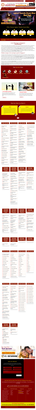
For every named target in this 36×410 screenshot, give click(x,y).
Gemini (28, 257)
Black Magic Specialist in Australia (13, 181)
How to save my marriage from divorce (5, 317)
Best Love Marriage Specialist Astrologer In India (30, 227)
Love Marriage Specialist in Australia (13, 176)
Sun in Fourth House (30, 291)
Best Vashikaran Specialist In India (29, 221)
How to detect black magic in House (5, 295)
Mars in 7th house (21, 305)
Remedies (12, 299)
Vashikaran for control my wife (22, 137)
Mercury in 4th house (22, 294)
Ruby (20, 270)
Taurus (28, 255)
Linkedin (11, 393)
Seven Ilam (20, 259)
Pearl (20, 272)
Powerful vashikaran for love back (5, 141)
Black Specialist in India (30, 214)
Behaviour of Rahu (5, 261)
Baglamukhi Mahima (14, 276)
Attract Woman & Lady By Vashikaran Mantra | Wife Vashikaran (22, 157)
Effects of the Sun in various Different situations (13, 297)
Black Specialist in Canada (5, 177)
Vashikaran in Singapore (12, 224)
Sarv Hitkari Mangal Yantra (13, 292)
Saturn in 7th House (14, 304)
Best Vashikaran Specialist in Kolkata (21, 151)
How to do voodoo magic (4, 136)
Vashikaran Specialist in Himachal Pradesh (13, 147)
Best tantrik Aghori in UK (30, 184)
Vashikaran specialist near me (13, 126)
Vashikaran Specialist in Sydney (13, 188)
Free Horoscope (13, 266)
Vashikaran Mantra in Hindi (13, 333)
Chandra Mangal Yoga (14, 268)
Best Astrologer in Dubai (5, 218)
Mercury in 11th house (22, 299)
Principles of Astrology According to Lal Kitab (5, 254)
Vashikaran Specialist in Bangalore (13, 138)
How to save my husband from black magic (5, 303)
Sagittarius (28, 266)
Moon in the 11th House (21, 288)
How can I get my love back (5, 293)
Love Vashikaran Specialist (21, 132)
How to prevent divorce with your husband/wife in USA (21, 180)
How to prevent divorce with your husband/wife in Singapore (12, 221)
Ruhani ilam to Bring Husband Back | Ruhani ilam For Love (13, 302)
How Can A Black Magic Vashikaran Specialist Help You (5, 290)
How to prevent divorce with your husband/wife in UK (29, 187)
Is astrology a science (6, 256)
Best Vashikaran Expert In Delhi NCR (22, 149)
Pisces (28, 271)
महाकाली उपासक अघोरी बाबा (6, 342)
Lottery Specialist (4, 155)
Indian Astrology (5, 266)
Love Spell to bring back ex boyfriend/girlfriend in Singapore (13, 230)
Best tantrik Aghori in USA (22, 183)
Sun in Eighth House (30, 297)
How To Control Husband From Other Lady (5, 308)
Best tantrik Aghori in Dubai (5, 224)
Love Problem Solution (31, 133)
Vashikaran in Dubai (5, 225)
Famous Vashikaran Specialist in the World (22, 142)
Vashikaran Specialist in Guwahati (13, 155)
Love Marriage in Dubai (6, 227)
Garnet (20, 262)
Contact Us (12, 9)
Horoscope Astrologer (6, 268)
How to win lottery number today (5, 287)
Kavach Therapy (13, 288)
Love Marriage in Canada (5, 181)
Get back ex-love (4, 148)
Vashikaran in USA (21, 177)
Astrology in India (29, 229)
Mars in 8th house (21, 307)
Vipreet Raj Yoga (13, 273)
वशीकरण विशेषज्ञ (5, 339)
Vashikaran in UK (29, 182)
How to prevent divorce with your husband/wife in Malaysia (22, 218)
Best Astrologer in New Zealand (13, 244)
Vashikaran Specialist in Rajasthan (13, 150)
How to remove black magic (5, 300)
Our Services (3, 9)
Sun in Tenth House (30, 300)
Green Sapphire (21, 264)
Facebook (11, 390)
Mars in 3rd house (21, 302)
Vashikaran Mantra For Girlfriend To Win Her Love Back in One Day (22, 160)
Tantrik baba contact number (5, 144)
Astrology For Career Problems (5, 160)
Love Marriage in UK (30, 177)
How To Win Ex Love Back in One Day (5, 306)
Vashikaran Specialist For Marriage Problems (13, 157)
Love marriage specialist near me (30, 128)
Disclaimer (28, 393)
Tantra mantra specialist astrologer (5, 146)
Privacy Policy (28, 390)
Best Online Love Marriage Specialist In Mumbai (30, 139)
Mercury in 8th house (22, 297)
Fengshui (20, 275)
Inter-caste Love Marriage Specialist (4, 150)
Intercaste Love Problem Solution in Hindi (13, 330)
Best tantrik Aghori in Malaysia (22, 215)
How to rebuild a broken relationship (5, 297)
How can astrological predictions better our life (5, 315)
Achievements (13, 262)
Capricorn (28, 268)
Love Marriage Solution (31, 131)
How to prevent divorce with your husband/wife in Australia (13, 202)
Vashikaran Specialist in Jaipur (13, 140)
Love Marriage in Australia (13, 192)
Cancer (28, 258)
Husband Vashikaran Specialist (5, 162)
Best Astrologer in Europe (5, 244)
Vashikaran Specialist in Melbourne (13, 186)
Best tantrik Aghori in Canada (5, 188)
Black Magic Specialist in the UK (30, 173)
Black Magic (3, 128)
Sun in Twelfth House (30, 302)
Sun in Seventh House (30, 296)
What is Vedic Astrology (4, 265)
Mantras (12, 274)
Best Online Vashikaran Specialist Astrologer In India (30, 224)
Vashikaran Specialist (13, 128)
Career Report (5, 273)
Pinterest (11, 394)
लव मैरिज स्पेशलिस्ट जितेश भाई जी (5, 337)
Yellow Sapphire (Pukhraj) (21, 256)
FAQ (27, 392)
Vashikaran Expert (21, 127)
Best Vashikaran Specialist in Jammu (21, 144)
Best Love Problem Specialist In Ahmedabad (30, 142)
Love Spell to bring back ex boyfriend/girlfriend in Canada (5, 184)
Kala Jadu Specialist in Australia (13, 179)
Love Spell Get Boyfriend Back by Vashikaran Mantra (29, 135)
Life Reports (12, 257)
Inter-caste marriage (5, 152)
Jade (19, 267)
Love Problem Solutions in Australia (13, 174)
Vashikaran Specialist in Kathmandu (13, 152)
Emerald (20, 269)
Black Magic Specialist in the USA (22, 173)
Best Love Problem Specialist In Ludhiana (30, 144)
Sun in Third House (30, 289)
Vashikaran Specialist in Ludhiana (22, 154)
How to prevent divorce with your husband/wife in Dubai (5, 221)
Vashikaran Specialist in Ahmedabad (13, 142)
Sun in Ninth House (30, 299)
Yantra (12, 289)
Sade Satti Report (13, 258)
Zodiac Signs (4, 274)
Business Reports (5, 271)
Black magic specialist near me (5, 132)
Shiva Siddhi (4, 262)
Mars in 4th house (21, 304)
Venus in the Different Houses (13, 261)
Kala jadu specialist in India (30, 216)
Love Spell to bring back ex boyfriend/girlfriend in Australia (13, 196)
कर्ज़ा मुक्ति (4, 331)
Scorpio (28, 265)
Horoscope (4, 259)
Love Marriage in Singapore (13, 227)
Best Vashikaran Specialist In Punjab (21, 146)
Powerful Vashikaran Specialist (22, 129)
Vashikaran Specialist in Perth (13, 184)
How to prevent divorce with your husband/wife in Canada (5, 174)
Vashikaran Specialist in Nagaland (13, 145)
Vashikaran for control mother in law (22, 134)
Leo (27, 260)
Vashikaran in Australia (14, 190)
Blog (8, 9)
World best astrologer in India (30, 218)
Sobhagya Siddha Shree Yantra (13, 294)
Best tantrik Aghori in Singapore (13, 218)
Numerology (4, 258)
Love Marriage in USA (22, 184)
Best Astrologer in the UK (30, 175)
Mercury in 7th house (22, 296)
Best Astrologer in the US (22, 175)
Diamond (20, 258)
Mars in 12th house (21, 310)
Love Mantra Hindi (13, 271)
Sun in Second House (30, 288)
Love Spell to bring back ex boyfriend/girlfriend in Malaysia (21, 226)
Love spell (3, 139)
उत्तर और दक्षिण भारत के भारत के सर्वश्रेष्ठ (5, 335)
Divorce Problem (4, 154)
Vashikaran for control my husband (13, 162)
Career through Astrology (4, 158)
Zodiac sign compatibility (4, 277)
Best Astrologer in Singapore (13, 215)
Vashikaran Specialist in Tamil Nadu (13, 135)
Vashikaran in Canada (6, 179)
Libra (28, 263)
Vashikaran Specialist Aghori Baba (13, 133)
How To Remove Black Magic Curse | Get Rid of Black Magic (5, 312)
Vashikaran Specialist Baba (13, 130)
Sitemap (28, 391)
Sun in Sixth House (30, 294)
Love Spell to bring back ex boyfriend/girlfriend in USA (21, 187)
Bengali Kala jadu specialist (4, 126)
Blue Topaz (20, 261)
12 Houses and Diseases (12, 308)
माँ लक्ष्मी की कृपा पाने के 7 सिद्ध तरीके (5, 329)
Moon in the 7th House (22, 286)
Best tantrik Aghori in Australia (13, 199)
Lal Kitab (12, 255)
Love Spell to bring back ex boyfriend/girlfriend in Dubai (5, 230)
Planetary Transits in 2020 (13, 265)
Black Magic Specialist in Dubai (5, 215)
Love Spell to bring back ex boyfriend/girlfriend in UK (30, 180)
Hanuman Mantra (13, 286)
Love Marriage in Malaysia (21, 223)
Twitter (11, 391)
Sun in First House (29, 286)
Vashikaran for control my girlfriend (13, 160)
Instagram (11, 392)
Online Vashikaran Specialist (21, 139)
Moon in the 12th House (21, 291)
